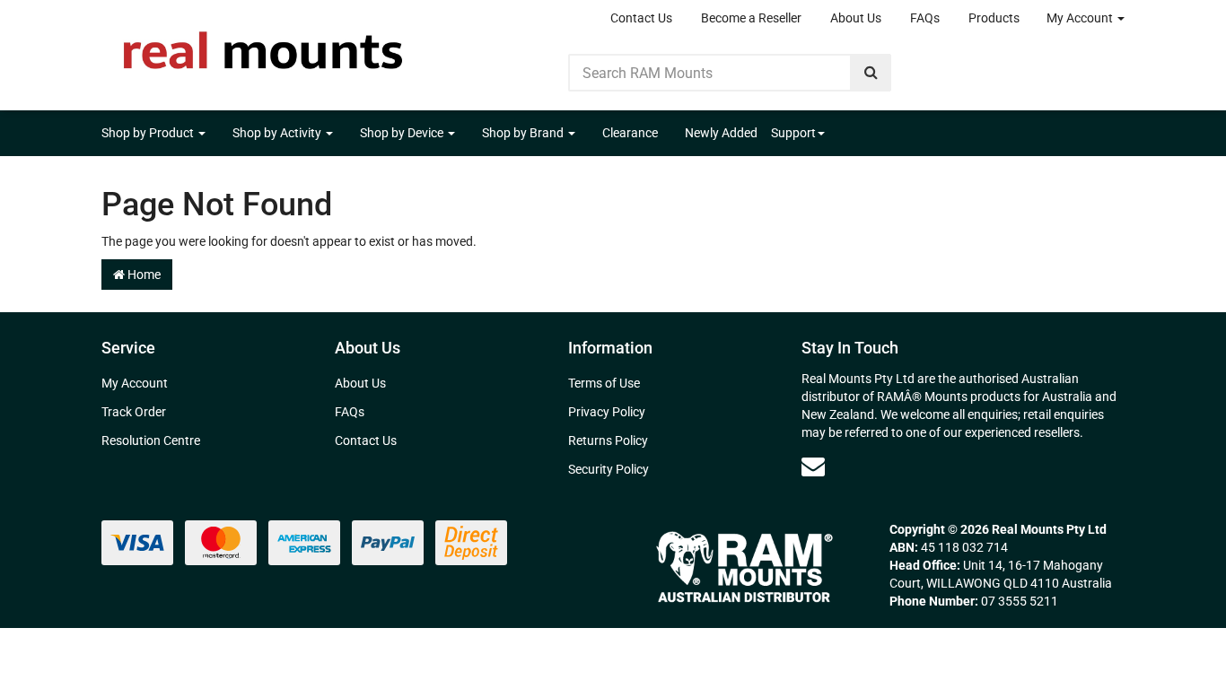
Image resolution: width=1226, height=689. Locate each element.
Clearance (630, 133)
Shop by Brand (524, 133)
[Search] (871, 73)
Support (793, 133)
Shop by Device (403, 133)
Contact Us (641, 18)
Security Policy (608, 469)
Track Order (133, 412)
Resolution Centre (150, 440)
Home (143, 274)
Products (994, 18)
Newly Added (721, 133)
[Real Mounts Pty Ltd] (263, 45)
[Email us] (813, 466)
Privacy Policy (606, 412)
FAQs (925, 18)
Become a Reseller (751, 18)
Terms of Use (604, 383)
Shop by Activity (278, 133)
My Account (1081, 18)
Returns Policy (608, 440)
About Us (855, 18)
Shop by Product (149, 133)
